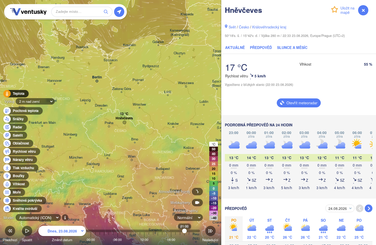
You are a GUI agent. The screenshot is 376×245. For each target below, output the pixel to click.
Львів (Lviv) (221, 125)
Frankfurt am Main (42, 122)
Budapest (163, 169)
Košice (188, 148)
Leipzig (85, 100)
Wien (132, 156)
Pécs (153, 193)
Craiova (218, 222)
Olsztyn (179, 53)
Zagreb (127, 198)
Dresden (101, 105)
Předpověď (261, 47)
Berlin (97, 77)
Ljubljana (110, 193)
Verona (69, 204)
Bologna (73, 219)
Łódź (167, 92)
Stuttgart (47, 146)
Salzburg (92, 164)
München (76, 157)
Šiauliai (212, 9)
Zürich (40, 171)
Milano (48, 203)
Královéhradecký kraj (269, 26)
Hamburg (57, 57)
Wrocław (139, 104)
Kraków (173, 123)
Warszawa (186, 83)
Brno (134, 139)
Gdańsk (158, 42)
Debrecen (193, 168)
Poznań (138, 80)
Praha (109, 123)
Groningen (17, 64)
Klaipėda (187, 14)
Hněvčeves (124, 118)
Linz (107, 155)
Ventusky (27, 11)
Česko (244, 26)
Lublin (204, 101)
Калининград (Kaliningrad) (180, 32)
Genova (45, 221)
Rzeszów (197, 124)
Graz (120, 176)
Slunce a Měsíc (292, 47)
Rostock (82, 47)
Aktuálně (235, 47)
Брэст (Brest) (217, 83)
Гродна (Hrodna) (218, 53)
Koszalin (129, 45)
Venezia (85, 204)
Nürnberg (70, 134)
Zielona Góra (121, 89)
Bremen (43, 67)
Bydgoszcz (150, 66)
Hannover (54, 80)
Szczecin (110, 60)
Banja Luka (141, 215)
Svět (232, 26)
